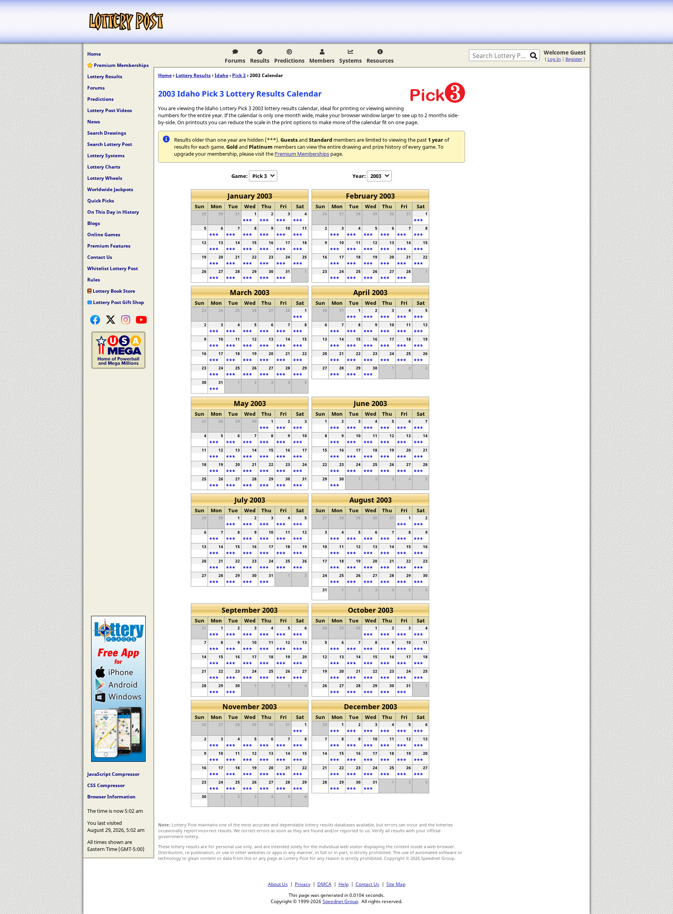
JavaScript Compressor (113, 774)
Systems (350, 60)
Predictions (289, 60)
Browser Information (111, 796)
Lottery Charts (103, 166)
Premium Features (108, 246)
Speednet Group (340, 901)
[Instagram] (125, 320)
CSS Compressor (106, 785)
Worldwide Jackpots (110, 189)
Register (574, 59)
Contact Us (99, 257)
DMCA (324, 884)
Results (260, 60)
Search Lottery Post (109, 144)
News (93, 121)
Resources (380, 60)
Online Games (103, 234)
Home (94, 54)
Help (343, 884)
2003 (375, 175)
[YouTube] (141, 320)
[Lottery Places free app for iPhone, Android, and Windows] (118, 759)
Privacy (302, 884)
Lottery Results (104, 76)
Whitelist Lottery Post (112, 268)
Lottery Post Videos (109, 110)
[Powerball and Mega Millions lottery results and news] (118, 367)
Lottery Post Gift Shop (118, 302)
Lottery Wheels (104, 178)
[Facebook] (95, 320)
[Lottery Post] (126, 21)
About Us (278, 884)
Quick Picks (100, 200)
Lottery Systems (106, 155)
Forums (235, 60)
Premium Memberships (121, 65)
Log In (554, 59)
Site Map (395, 884)
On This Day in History (113, 212)
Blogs (93, 223)
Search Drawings (106, 133)
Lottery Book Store (113, 291)
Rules (93, 279)
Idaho (221, 75)
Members (322, 60)
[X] (110, 320)
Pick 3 (239, 75)
